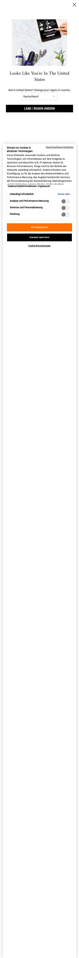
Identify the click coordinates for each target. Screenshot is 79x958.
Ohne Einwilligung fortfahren (59, 147)
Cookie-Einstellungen (39, 245)
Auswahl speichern (39, 237)
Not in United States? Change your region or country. (39, 90)
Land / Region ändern (39, 108)
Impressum (44, 186)
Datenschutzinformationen (22, 186)
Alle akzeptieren (39, 227)
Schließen (74, 4)
